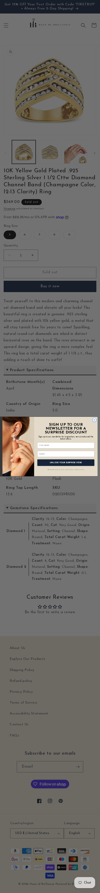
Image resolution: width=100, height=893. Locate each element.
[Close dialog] (94, 420)
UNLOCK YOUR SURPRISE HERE (66, 463)
